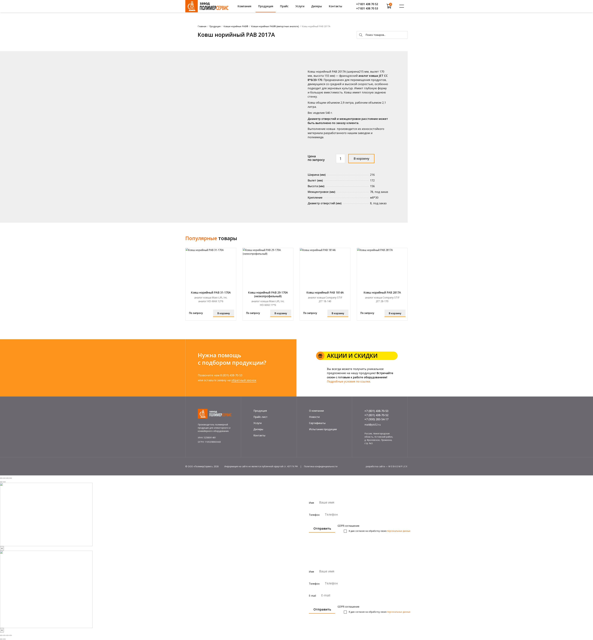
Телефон (314, 514)
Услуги (299, 6)
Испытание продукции (323, 429)
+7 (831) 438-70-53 (376, 411)
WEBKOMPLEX (398, 466)
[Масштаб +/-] (10, 635)
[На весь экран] (7, 635)
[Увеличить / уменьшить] (10, 478)
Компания (244, 6)
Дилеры (316, 6)
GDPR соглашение (348, 525)
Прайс (284, 6)
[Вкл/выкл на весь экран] (7, 478)
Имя (312, 502)
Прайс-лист (260, 417)
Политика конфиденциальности (320, 466)
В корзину (361, 158)
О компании (316, 410)
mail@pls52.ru (372, 424)
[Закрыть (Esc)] (1, 635)
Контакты (335, 6)
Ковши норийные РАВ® (235, 26)
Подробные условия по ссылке (348, 381)
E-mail (313, 595)
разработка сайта (375, 466)
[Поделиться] (4, 478)
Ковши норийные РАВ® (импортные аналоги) (275, 26)
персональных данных (398, 530)
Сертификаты (317, 423)
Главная (202, 26)
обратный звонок (243, 380)
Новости (314, 417)
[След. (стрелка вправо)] (4, 639)
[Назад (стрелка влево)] (1, 481)
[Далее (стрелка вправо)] (4, 481)
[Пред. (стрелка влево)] (1, 639)
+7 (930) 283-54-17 (376, 419)
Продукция (265, 6)
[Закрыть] (1, 478)
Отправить (322, 528)
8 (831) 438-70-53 (231, 375)
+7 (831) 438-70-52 (376, 415)
